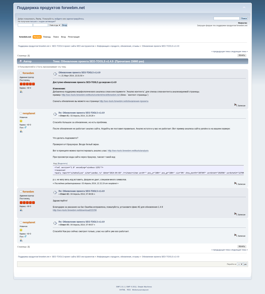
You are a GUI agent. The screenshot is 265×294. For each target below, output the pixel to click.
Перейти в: (232, 264)
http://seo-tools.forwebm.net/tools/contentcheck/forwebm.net (91, 95)
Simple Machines (145, 287)
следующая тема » (239, 51)
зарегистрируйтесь (75, 19)
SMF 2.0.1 (120, 287)
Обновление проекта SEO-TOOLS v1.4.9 (79, 72)
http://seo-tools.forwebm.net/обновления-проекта (124, 101)
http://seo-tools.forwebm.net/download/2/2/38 (75, 210)
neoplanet (29, 113)
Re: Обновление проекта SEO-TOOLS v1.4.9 (82, 113)
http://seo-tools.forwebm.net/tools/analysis (128, 150)
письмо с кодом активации (42, 21)
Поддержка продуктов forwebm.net (51, 7)
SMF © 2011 (131, 287)
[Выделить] (62, 163)
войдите (58, 19)
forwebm (28, 73)
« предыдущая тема (220, 51)
